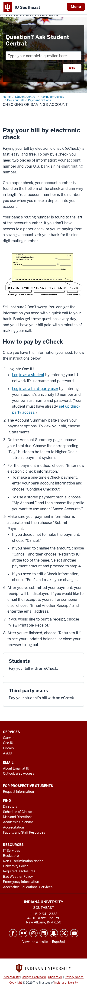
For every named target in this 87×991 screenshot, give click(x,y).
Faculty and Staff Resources (24, 832)
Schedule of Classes (18, 812)
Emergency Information (21, 882)
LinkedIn (43, 933)
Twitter (64, 933)
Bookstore (11, 856)
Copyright (15, 983)
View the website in (43, 942)
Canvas (8, 738)
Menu (76, 6)
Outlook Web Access (18, 773)
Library (8, 748)
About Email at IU (16, 768)
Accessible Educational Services (27, 887)
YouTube (74, 933)
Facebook (13, 933)
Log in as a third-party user (35, 388)
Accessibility (11, 977)
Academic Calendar (18, 822)
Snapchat (54, 933)
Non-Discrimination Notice (23, 861)
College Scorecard (34, 977)
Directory (10, 806)
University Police (16, 866)
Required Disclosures (19, 871)
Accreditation (13, 827)
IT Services (11, 850)
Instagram (33, 933)
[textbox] (43, 55)
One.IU (8, 743)
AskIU (7, 753)
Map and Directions (17, 817)
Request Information (18, 792)
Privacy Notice (74, 977)
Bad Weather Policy (18, 876)
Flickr (23, 933)
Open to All (55, 977)
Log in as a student (28, 374)
